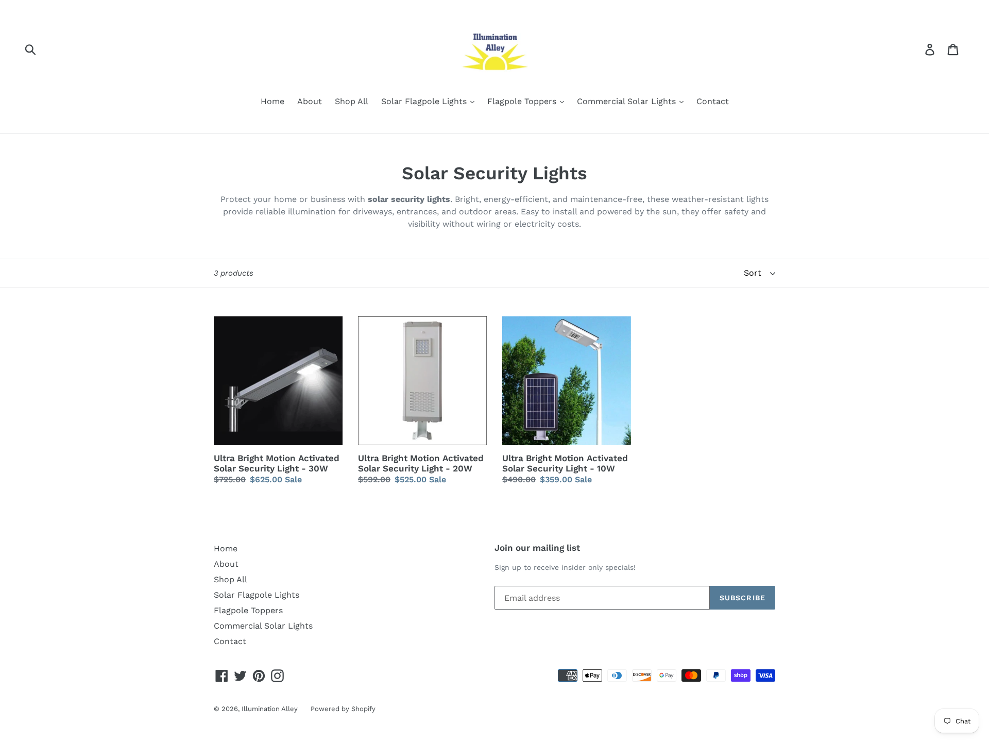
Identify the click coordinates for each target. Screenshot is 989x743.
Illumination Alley (270, 709)
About (309, 101)
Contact (712, 101)
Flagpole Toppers (523, 101)
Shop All (351, 101)
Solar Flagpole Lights (425, 101)
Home (272, 101)
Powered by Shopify (343, 709)
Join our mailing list (537, 548)
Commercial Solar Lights (627, 101)
